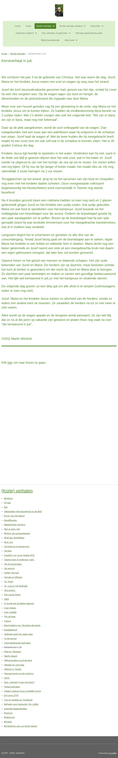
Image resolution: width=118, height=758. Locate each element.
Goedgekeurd (10, 629)
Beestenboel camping (14, 524)
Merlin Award (10, 655)
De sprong (9, 568)
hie (9, 362)
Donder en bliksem (13, 577)
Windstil (8, 721)
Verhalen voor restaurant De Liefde (21, 704)
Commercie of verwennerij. (16, 546)
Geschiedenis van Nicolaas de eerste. (22, 625)
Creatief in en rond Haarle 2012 (19, 555)
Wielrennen (9, 717)
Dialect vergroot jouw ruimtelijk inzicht (22, 690)
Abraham (8, 498)
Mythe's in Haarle (12, 669)
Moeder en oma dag (14, 664)
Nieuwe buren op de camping (19, 673)
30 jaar (7, 502)
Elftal (6, 598)
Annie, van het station (14, 515)
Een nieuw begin (12, 594)
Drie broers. (9, 590)
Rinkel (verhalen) (12, 686)
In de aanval (10, 638)
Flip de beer (10, 616)
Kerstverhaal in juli (37, 53)
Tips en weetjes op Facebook (18, 699)
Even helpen (10, 607)
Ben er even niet (12, 528)
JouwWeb (113, 753)
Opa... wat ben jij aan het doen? (19, 682)
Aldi (5, 507)
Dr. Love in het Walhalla (15, 585)
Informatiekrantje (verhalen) (17, 642)
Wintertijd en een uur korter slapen (20, 725)
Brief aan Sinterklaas (14, 537)
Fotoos (7, 620)
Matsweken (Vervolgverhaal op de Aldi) (23, 511)
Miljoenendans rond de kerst (18, 660)
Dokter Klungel (11, 572)
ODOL (7, 677)
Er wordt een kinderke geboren (19, 603)
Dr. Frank (8, 581)
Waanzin (8, 712)
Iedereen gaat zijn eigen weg (18, 633)
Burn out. (8, 542)
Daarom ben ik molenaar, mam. (19, 559)
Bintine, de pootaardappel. (17, 533)
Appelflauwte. (10, 520)
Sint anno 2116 (11, 695)
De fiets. (8, 550)
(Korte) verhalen (17, 53)
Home (4, 53)
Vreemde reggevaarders (15, 708)
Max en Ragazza (12, 651)
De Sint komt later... (13, 563)
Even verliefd (10, 612)
